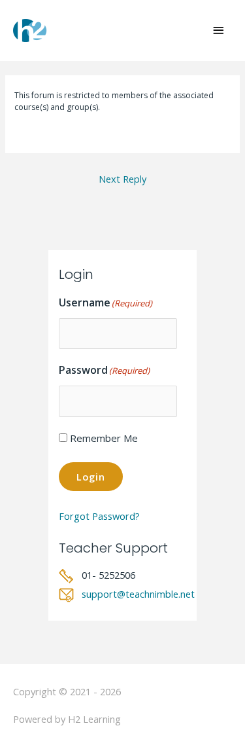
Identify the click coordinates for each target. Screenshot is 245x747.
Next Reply (122, 178)
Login (90, 476)
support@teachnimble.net (138, 593)
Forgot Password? (99, 515)
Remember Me (104, 438)
